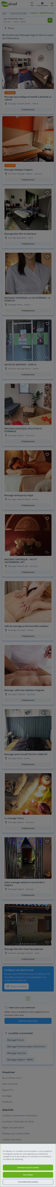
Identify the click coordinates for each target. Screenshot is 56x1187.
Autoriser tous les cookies (28, 1167)
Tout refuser (28, 1174)
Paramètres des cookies (28, 1182)
